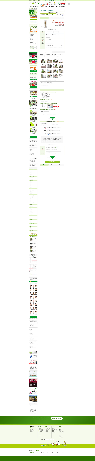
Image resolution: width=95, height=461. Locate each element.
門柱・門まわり (60, 59)
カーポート (31, 170)
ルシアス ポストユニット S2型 (33, 410)
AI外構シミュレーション (32, 160)
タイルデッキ (31, 209)
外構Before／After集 (32, 154)
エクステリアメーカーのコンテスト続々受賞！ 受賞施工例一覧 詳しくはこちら (33, 103)
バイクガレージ (31, 179)
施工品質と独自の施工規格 (41, 430)
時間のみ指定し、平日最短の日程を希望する (46, 124)
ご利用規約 (31, 342)
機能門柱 (31, 182)
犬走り (30, 226)
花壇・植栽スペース (32, 219)
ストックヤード (31, 224)
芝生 (30, 216)
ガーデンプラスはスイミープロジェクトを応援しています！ (33, 390)
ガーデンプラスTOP (31, 8)
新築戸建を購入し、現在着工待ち (46, 94)
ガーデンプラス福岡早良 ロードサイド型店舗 (33, 125)
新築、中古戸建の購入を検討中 (45, 93)
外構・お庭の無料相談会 (54, 429)
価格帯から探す (47, 429)
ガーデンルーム (60, 64)
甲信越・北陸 (42, 452)
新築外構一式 (32, 34)
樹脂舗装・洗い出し (32, 202)
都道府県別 (47, 432)
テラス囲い (31, 211)
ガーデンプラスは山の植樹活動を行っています (33, 398)
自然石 (30, 198)
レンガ (30, 220)
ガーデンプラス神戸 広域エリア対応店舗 (33, 113)
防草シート (31, 229)
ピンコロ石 (31, 222)
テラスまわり (54, 69)
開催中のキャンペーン (54, 428)
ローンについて (60, 428)
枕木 (30, 199)
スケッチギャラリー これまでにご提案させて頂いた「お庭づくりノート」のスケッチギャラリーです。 (33, 352)
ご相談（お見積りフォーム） (33, 347)
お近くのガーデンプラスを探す (33, 17)
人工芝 (30, 217)
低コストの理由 (31, 325)
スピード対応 (40, 432)
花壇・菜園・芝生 (43, 69)
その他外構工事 (60, 74)
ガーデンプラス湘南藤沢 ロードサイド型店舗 (33, 119)
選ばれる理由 (40, 428)
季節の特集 (31, 149)
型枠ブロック (31, 231)
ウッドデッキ (49, 69)
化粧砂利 (31, 228)
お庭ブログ (53, 431)
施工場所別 (47, 430)
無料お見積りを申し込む (33, 19)
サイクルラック (31, 178)
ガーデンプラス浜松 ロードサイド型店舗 (33, 131)
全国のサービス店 (47, 6)
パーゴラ (31, 213)
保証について (60, 0)
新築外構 (43, 59)
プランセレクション (32, 150)
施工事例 (42, 6)
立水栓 (30, 218)
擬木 (30, 200)
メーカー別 (47, 431)
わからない (43, 106)
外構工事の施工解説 (32, 153)
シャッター (31, 172)
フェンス (31, 205)
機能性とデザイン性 (41, 429)
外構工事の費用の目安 (32, 161)
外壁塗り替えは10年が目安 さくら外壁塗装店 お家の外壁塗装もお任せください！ (33, 362)
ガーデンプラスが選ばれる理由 (32, 6)
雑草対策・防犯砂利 (50, 74)
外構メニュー (57, 6)
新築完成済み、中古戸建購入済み (46, 96)
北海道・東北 (32, 452)
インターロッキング (32, 195)
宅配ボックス (31, 187)
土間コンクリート (31, 174)
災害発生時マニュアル (61, 431)
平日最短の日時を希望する (44, 123)
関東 (37, 452)
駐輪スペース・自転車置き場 (33, 176)
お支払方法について (64, 0)
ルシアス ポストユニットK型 (33, 409)
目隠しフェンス (49, 64)
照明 (30, 185)
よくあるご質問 (56, 0)
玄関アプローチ (55, 59)
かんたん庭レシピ (54, 432)
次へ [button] (36, 236)
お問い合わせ (63, 6)
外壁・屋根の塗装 (55, 74)
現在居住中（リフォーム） (45, 97)
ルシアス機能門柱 (32, 411)
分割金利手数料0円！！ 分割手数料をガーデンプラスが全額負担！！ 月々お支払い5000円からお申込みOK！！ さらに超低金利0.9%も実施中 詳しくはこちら (33, 68)
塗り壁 (30, 189)
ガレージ (31, 175)
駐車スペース (49, 59)
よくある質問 (31, 334)
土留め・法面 (31, 230)
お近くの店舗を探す (33, 137)
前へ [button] (30, 236)
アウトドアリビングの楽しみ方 (33, 141)
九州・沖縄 (63, 452)
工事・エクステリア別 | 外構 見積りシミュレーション (33, 158)
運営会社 (53, 0)
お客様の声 (52, 6)
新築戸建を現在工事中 (44, 95)
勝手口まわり (60, 69)
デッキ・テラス (31, 207)
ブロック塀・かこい (44, 64)
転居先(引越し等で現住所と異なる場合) (51, 153)
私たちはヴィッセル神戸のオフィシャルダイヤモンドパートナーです (33, 383)
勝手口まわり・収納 (32, 223)
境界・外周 (31, 204)
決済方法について (32, 330)
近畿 (52, 452)
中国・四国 (58, 452)
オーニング (31, 214)
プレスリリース (31, 338)
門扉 (30, 181)
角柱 (30, 184)
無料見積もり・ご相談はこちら (57, 418)
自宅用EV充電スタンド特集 (33, 164)
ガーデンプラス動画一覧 (32, 165)
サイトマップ (46, 0)
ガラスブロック (31, 192)
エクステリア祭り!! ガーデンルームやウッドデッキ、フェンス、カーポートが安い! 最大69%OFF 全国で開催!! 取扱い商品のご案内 (33, 84)
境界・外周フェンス (55, 64)
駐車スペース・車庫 (32, 169)
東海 (47, 452)
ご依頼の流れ (37, 6)
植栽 (30, 221)
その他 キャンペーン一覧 (34, 98)
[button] (36, 283)
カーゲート (31, 171)
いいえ (42, 105)
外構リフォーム (32, 35)
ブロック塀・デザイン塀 (32, 188)
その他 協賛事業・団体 (34, 401)
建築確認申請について (32, 343)
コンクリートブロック (32, 190)
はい (42, 104)
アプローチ (31, 194)
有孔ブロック (31, 193)
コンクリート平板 (31, 196)
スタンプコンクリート (32, 197)
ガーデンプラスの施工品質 (33, 324)
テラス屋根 (31, 210)
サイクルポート (31, 177)
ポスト (30, 183)
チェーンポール (31, 173)
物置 (42, 74)
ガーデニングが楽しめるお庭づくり (33, 145)
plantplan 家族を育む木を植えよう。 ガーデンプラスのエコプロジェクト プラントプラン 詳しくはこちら (33, 93)
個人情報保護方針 (50, 0)
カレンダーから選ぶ (49, 134)
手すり (30, 201)
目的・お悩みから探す (48, 428)
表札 (30, 186)
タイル (30, 203)
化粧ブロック (31, 191)
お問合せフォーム (61, 436)
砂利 (30, 227)
